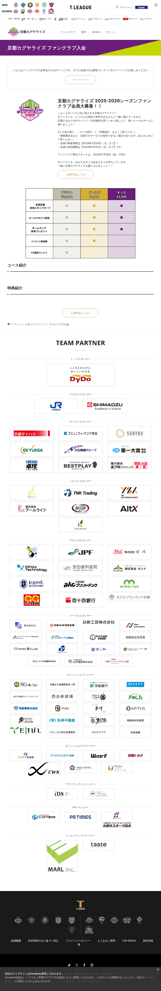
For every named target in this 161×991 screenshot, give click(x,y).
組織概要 (16, 940)
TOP (10, 18)
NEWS (17, 18)
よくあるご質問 (106, 940)
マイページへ (80, 79)
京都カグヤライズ (35, 324)
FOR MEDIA (129, 940)
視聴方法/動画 (63, 19)
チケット (34, 19)
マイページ (125, 7)
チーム (17, 324)
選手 (55, 19)
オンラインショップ (78, 19)
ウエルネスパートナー (113, 19)
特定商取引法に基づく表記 (43, 940)
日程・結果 (25, 19)
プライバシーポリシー (78, 940)
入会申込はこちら (76, 174)
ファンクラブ (67, 32)
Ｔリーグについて (145, 19)
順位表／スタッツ (45, 19)
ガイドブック (130, 19)
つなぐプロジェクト (95, 19)
